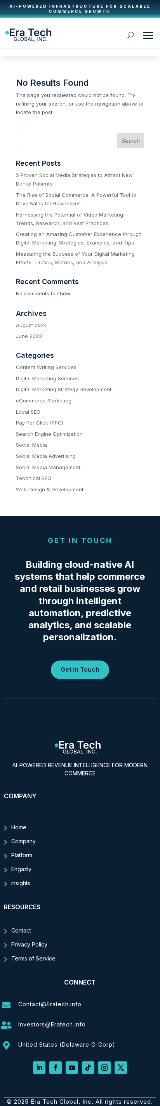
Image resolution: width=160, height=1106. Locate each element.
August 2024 (31, 325)
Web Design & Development (49, 489)
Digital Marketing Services (47, 378)
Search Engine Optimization (49, 434)
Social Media (31, 445)
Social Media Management (48, 467)
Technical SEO (33, 478)
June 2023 (29, 336)
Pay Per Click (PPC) (39, 423)
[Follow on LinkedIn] (39, 1067)
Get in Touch (80, 669)
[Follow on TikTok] (88, 1067)
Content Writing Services (46, 367)
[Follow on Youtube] (72, 1067)
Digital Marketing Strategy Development (63, 389)
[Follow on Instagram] (104, 1067)
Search (131, 140)
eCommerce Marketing (43, 400)
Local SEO (28, 412)
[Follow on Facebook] (55, 1067)
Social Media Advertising (46, 456)
